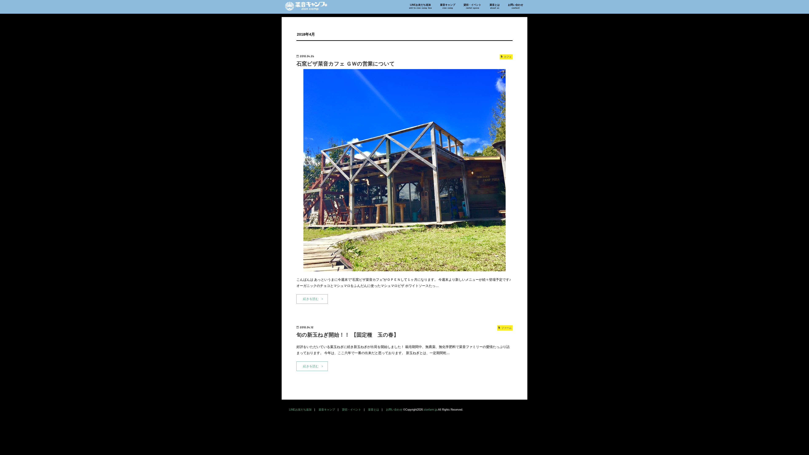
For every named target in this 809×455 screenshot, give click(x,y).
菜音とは (495, 6)
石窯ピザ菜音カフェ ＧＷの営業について (345, 64)
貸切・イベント (472, 6)
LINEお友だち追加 (420, 6)
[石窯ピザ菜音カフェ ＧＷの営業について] (404, 269)
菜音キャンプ (447, 6)
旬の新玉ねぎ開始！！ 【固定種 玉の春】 (347, 335)
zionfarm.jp (430, 409)
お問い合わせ (515, 6)
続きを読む (311, 299)
